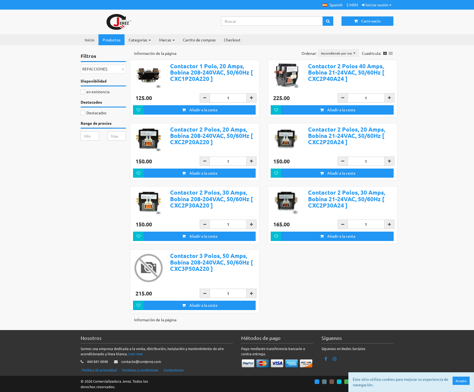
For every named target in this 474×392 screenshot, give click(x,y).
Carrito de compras (199, 39)
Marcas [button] (165, 39)
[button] (333, 5)
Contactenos (173, 370)
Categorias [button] (138, 39)
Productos (111, 39)
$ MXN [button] (352, 4)
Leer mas (135, 353)
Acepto (461, 381)
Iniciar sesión (377, 4)
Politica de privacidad (99, 370)
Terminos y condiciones (140, 370)
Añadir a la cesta (202, 109)
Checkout (232, 39)
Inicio (89, 39)
